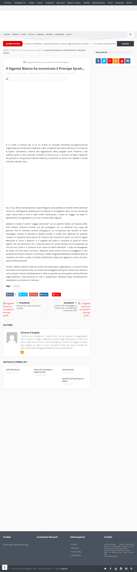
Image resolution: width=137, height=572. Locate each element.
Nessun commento (69, 73)
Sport (23, 34)
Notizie (7, 34)
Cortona (7, 3)
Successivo (69, 303)
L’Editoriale (59, 34)
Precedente (24, 303)
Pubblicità (74, 548)
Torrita (129, 3)
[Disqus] (46, 426)
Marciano (61, 3)
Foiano (40, 3)
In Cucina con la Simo (53, 73)
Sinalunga (119, 3)
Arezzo (31, 3)
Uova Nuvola (68, 369)
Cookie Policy (76, 555)
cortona (16, 286)
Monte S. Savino (74, 3)
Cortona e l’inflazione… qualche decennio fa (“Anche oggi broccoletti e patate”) (49, 44)
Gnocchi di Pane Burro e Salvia (73, 379)
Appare (64, 568)
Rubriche (40, 34)
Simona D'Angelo (21, 73)
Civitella (86, 3)
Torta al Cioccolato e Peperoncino (43, 370)
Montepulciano (98, 3)
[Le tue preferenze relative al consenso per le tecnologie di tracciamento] (4, 567)
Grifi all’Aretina (12, 369)
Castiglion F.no (20, 3)
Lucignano (49, 3)
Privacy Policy (76, 551)
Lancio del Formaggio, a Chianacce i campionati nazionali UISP (65, 308)
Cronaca (15, 34)
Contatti (74, 544)
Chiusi (110, 3)
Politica (31, 34)
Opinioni (49, 34)
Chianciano (9, 8)
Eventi (69, 34)
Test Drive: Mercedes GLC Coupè (28, 307)
